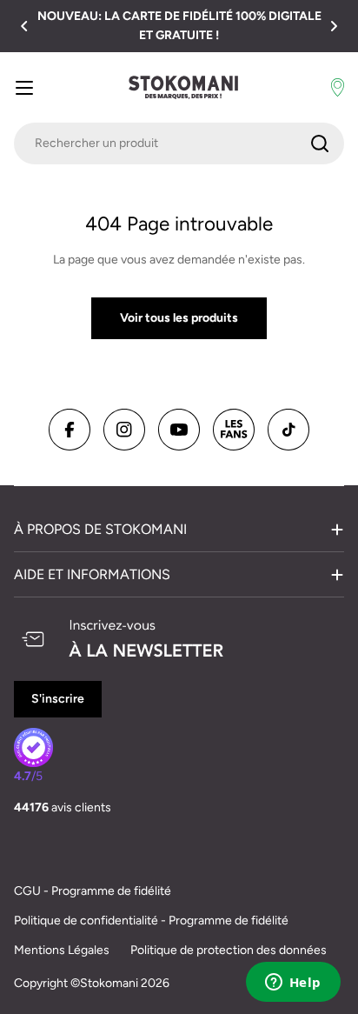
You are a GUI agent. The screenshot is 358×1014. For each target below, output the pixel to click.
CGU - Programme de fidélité (92, 891)
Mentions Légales (61, 950)
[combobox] (179, 143)
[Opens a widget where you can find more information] (293, 983)
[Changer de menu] (24, 87)
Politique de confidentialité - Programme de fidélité (151, 920)
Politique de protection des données (228, 950)
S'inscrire (57, 698)
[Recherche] (319, 143)
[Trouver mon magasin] (337, 88)
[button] (24, 26)
